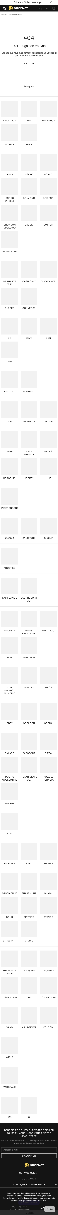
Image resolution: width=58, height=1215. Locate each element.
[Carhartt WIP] (9, 269)
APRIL (28, 144)
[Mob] (9, 645)
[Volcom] (48, 1015)
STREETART (10, 941)
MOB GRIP (29, 657)
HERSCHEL (9, 478)
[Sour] (9, 905)
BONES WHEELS (10, 199)
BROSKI (29, 225)
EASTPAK (9, 391)
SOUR (9, 917)
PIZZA (48, 753)
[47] (29, 1105)
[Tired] (29, 985)
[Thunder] (48, 959)
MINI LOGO (48, 631)
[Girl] (9, 409)
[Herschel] (9, 466)
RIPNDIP (48, 863)
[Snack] (48, 881)
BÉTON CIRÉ (9, 251)
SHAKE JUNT (29, 893)
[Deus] (29, 326)
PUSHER (10, 803)
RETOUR (29, 63)
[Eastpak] (9, 379)
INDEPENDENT (9, 508)
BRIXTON (48, 198)
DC (9, 338)
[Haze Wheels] (29, 439)
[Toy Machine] (48, 985)
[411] (9, 1105)
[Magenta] (9, 619)
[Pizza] (48, 741)
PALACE (9, 753)
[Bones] (48, 162)
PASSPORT (29, 753)
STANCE (48, 917)
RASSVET (9, 863)
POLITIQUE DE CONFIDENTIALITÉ (20, 1208)
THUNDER (48, 970)
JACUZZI (10, 538)
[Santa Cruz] (9, 881)
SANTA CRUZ (9, 893)
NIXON (48, 687)
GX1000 (48, 421)
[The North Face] (9, 959)
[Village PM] (29, 1015)
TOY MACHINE (48, 997)
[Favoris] (47, 8)
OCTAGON (29, 723)
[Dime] (9, 350)
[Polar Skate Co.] (29, 765)
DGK (48, 338)
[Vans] (9, 1015)
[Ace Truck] (48, 109)
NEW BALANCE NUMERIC (9, 690)
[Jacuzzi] (9, 526)
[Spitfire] (29, 905)
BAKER (10, 174)
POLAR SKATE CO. (29, 778)
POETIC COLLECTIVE (9, 778)
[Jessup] (48, 526)
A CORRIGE (9, 121)
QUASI (9, 833)
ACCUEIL (4, 14)
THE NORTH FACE (10, 972)
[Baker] (9, 162)
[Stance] (48, 905)
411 (9, 1117)
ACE (29, 121)
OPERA (48, 723)
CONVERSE (29, 308)
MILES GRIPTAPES (29, 632)
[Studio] (29, 929)
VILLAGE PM (29, 1027)
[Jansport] (29, 526)
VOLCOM (48, 1027)
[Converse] (29, 296)
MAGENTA (10, 631)
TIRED (29, 997)
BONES (48, 174)
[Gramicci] (29, 409)
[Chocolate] (48, 269)
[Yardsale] (9, 1075)
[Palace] (9, 741)
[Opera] (48, 711)
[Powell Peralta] (48, 765)
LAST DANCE (9, 598)
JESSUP (48, 538)
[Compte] (40, 8)
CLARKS (9, 308)
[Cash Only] (29, 269)
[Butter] (48, 213)
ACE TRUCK (48, 121)
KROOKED (10, 568)
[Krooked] (9, 556)
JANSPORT (29, 538)
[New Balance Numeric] (9, 675)
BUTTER (48, 225)
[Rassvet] (9, 851)
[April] (29, 132)
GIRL (9, 421)
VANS (9, 1027)
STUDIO (29, 941)
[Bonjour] (29, 186)
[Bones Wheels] (9, 186)
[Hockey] (29, 466)
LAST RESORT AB (29, 599)
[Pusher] (9, 791)
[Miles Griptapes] (29, 619)
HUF (48, 478)
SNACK (48, 893)
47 (29, 1117)
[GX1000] (48, 409)
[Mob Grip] (29, 645)
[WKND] (9, 1045)
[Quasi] (9, 821)
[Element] (29, 379)
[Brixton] (48, 186)
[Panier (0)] (53, 8)
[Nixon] (48, 675)
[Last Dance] (9, 586)
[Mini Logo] (48, 619)
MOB (9, 657)
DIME (10, 361)
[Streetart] (9, 929)
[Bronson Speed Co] (9, 213)
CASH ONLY (29, 281)
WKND (9, 1057)
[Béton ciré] (9, 239)
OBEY (9, 723)
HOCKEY (29, 478)
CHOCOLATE (48, 281)
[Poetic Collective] (9, 765)
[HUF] (48, 466)
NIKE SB (29, 687)
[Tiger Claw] (9, 985)
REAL (29, 863)
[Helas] (48, 439)
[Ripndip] (48, 851)
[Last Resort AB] (29, 586)
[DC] (9, 326)
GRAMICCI (29, 421)
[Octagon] (29, 711)
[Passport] (29, 741)
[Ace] (29, 109)
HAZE (9, 451)
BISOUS (29, 174)
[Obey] (9, 711)
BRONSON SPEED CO (10, 226)
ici (55, 53)
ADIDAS (9, 144)
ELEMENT (29, 391)
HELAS (48, 451)
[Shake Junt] (29, 881)
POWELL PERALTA (48, 778)
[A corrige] (9, 109)
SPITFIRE (29, 917)
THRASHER (28, 970)
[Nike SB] (29, 675)
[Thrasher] (29, 959)
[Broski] (29, 213)
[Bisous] (29, 162)
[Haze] (9, 439)
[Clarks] (9, 296)
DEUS (29, 338)
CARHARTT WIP (9, 282)
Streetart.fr (11, 8)
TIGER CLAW (9, 997)
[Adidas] (9, 132)
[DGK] (48, 326)
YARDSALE (9, 1087)
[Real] (29, 851)
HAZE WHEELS (29, 453)
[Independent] (9, 496)
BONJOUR (29, 198)
